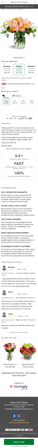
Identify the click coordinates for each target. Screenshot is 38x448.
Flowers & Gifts (11, 9)
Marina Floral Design (19, 2)
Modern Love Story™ (22, 320)
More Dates (32, 102)
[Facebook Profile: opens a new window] (14, 415)
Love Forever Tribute (22, 273)
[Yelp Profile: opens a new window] (23, 415)
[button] (33, 443)
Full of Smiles (20, 298)
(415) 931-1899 (19, 407)
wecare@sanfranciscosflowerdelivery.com (19, 409)
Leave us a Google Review (19, 422)
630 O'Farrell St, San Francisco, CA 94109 (19, 405)
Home (3, 9)
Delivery (6, 97)
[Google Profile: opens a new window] (19, 415)
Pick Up (18, 96)
